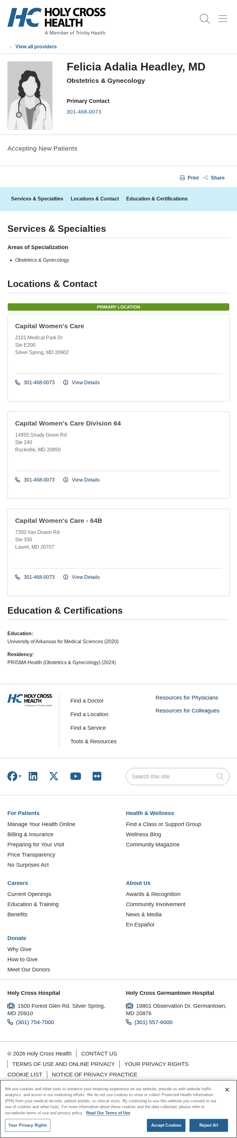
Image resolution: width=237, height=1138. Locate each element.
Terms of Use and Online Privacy (63, 1064)
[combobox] (178, 776)
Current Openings (29, 894)
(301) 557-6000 (154, 1022)
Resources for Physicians (187, 698)
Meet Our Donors (28, 969)
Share (217, 177)
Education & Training (33, 904)
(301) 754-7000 (35, 1022)
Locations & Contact (95, 198)
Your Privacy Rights (156, 1064)
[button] (224, 16)
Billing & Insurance (30, 834)
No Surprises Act (28, 865)
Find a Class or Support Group (163, 824)
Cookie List (24, 1074)
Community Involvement (155, 904)
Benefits (17, 914)
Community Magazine (153, 844)
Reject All (208, 1125)
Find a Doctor (87, 701)
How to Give (22, 959)
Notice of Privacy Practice (94, 1074)
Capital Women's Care (49, 325)
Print (192, 177)
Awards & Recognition (153, 894)
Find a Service (88, 728)
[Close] (227, 1089)
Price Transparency (31, 855)
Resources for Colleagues (187, 711)
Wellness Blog (143, 834)
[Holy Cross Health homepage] (56, 33)
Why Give (19, 949)
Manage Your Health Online (41, 824)
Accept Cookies (166, 1125)
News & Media (144, 914)
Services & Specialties (37, 198)
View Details (85, 382)
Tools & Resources (93, 741)
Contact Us (99, 1054)
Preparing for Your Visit (35, 844)
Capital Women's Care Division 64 (68, 423)
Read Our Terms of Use (108, 1113)
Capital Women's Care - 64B (58, 520)
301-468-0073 (84, 112)
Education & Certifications (157, 198)
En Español (140, 925)
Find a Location (89, 714)
